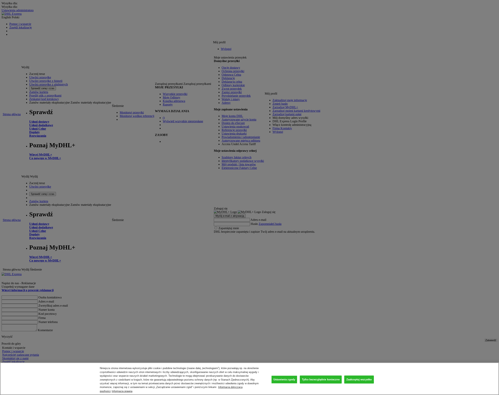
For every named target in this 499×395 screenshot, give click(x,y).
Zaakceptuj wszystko (359, 379)
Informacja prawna (122, 391)
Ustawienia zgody (284, 379)
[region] (249, 378)
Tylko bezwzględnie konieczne (321, 379)
